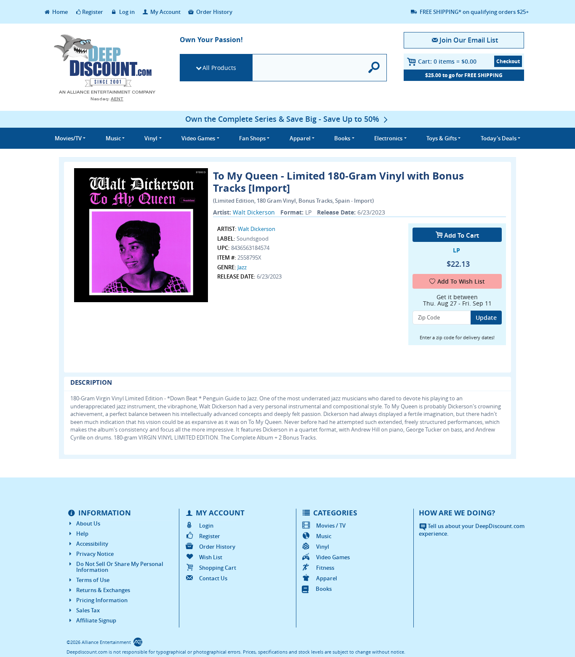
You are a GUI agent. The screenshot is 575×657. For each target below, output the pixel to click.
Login (206, 525)
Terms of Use (92, 580)
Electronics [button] (388, 138)
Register (92, 12)
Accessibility (92, 544)
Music (323, 536)
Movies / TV (331, 525)
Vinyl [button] (150, 138)
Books (324, 589)
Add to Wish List (461, 281)
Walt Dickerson (254, 212)
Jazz (242, 267)
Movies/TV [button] (68, 138)
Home (59, 12)
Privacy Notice (95, 554)
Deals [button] (498, 138)
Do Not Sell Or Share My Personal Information (119, 567)
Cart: (447, 61)
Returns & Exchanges (103, 590)
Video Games (333, 557)
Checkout (508, 61)
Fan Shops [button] (252, 138)
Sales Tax (88, 610)
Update (486, 318)
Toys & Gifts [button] (441, 138)
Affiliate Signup (96, 620)
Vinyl (322, 546)
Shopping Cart (217, 567)
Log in (126, 12)
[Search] (374, 67)
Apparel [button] (300, 138)
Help (82, 533)
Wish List (210, 557)
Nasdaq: (107, 99)
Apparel (326, 578)
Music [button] (113, 138)
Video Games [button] (198, 138)
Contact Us (213, 578)
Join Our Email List (468, 40)
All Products (219, 68)
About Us (88, 523)
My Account (165, 12)
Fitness (325, 567)
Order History (213, 12)
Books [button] (342, 138)
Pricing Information (102, 600)
